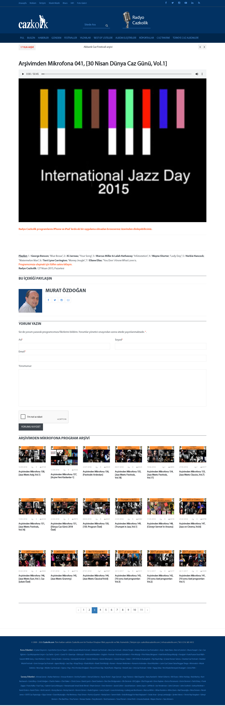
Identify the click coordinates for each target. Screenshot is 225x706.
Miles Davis (172, 690)
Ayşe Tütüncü (128, 677)
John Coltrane (173, 686)
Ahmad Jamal (41, 677)
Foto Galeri (82, 3)
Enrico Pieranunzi (171, 681)
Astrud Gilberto (93, 677)
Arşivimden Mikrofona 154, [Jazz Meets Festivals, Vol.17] (160, 475)
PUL (22, 38)
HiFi (72, 3)
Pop (69, 668)
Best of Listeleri (180, 650)
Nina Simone (195, 690)
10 (134, 610)
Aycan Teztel (106, 677)
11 (141, 610)
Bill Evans (174, 677)
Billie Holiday (185, 677)
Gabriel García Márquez (54, 686)
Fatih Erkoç (196, 681)
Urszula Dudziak (143, 699)
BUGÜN (31, 38)
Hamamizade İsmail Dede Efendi (76, 686)
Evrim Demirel (185, 681)
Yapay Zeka (157, 668)
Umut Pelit (131, 699)
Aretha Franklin (80, 677)
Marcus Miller (149, 690)
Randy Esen (105, 695)
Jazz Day (69, 664)
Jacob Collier (118, 686)
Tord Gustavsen (109, 699)
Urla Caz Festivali (139, 668)
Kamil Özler (34, 690)
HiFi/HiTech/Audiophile (141, 659)
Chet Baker (65, 681)
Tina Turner (74, 699)
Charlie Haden (54, 681)
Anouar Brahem (67, 677)
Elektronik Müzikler (92, 655)
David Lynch (86, 681)
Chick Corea (75, 681)
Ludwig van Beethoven (133, 690)
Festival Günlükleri (123, 655)
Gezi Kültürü (40, 659)
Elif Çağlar (136, 681)
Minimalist (194, 664)
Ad (21, 340)
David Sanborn (97, 681)
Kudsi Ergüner (93, 690)
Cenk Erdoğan (42, 681)
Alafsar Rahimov (54, 677)
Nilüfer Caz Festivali (52, 668)
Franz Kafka (31, 686)
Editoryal (80, 655)
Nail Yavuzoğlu (183, 690)
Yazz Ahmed (167, 699)
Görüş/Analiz (56, 659)
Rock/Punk (109, 668)
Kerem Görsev (81, 690)
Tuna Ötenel (121, 699)
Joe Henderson (161, 686)
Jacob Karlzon (130, 686)
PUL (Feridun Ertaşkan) (80, 668)
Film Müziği (135, 655)
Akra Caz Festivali (114, 650)
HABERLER (43, 38)
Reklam (33, 3)
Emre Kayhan (158, 681)
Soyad (119, 340)
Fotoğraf (182, 655)
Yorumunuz (25, 366)
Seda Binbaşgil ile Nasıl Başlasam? (134, 695)
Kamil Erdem (24, 690)
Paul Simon (82, 695)
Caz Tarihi (49, 655)
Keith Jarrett (45, 690)
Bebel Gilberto (164, 677)
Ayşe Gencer (117, 677)
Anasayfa (23, 3)
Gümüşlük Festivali (78, 659)
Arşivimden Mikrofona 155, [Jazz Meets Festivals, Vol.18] (128, 475)
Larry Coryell (104, 690)
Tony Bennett (97, 699)
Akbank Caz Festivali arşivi (53, 47)
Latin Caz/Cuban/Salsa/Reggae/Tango (174, 664)
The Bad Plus (63, 699)
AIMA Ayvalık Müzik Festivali (79, 650)
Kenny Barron (57, 690)
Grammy (66, 659)
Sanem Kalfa (115, 695)
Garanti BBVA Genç (27, 659)
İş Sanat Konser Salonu (172, 659)
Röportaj (117, 668)
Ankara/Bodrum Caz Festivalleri (146, 650)
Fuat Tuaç (40, 686)
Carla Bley (32, 681)
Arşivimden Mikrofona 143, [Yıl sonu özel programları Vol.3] (128, 579)
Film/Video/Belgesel (149, 655)
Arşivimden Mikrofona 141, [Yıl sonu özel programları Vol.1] (192, 579)
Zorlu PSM (191, 668)
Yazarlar (85, 38)
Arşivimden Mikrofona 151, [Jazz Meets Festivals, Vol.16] (32, 527)
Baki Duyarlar (140, 677)
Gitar (48, 659)
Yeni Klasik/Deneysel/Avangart (174, 668)
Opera (63, 668)
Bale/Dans (169, 650)
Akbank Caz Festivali (99, 650)
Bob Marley (195, 677)
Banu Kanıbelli (151, 677)
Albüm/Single (128, 650)
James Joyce (141, 686)
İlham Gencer (95, 686)
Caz (200, 650)
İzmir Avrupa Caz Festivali (43, 664)
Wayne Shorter (156, 699)
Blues (65, 3)
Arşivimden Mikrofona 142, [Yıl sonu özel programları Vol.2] (160, 579)
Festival (111, 655)
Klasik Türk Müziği (102, 664)
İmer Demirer (107, 686)
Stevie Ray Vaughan (191, 695)
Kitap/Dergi (78, 664)
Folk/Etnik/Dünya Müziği (168, 655)
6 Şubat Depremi (40, 650)
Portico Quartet (94, 695)
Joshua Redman (198, 686)
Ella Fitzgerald (146, 681)
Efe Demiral (126, 681)
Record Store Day (96, 668)
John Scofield (185, 686)
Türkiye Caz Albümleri (185, 38)
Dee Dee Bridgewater (112, 681)
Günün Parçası (119, 659)
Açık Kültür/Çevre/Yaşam (57, 650)
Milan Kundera (161, 690)
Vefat (149, 668)
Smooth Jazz (127, 668)
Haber (128, 659)
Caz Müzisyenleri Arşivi (36, 655)
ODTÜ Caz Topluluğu (33, 695)
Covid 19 (64, 655)
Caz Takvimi (163, 38)
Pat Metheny (72, 695)
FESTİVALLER (70, 38)
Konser (112, 664)
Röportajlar (146, 38)
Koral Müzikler (153, 664)
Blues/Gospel (192, 650)
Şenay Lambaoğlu (164, 695)
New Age (40, 668)
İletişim (42, 3)
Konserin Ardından (139, 664)
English (104, 655)
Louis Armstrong (117, 690)
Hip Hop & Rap (157, 659)
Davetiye (72, 655)
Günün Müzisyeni (106, 659)
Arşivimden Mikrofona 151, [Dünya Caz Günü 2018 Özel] (64, 527)
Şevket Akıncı (178, 695)
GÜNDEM (56, 38)
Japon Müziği (60, 664)
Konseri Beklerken (124, 664)
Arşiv (162, 650)
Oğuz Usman (47, 695)
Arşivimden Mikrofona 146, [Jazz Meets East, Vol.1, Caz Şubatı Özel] (32, 579)
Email (22, 351)
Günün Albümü (92, 659)
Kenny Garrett (68, 690)
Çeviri (57, 655)
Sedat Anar (152, 695)
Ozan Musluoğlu (59, 695)
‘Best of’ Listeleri (103, 38)
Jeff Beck (150, 686)
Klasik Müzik (54, 3)
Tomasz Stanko (85, 699)
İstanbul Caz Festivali (190, 659)
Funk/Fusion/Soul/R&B (195, 655)
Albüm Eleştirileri (125, 38)
